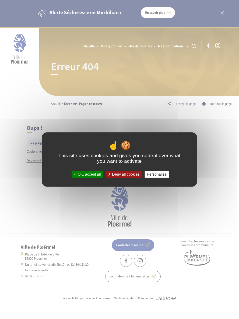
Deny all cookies (125, 174)
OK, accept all (89, 174)
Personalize (157, 174)
